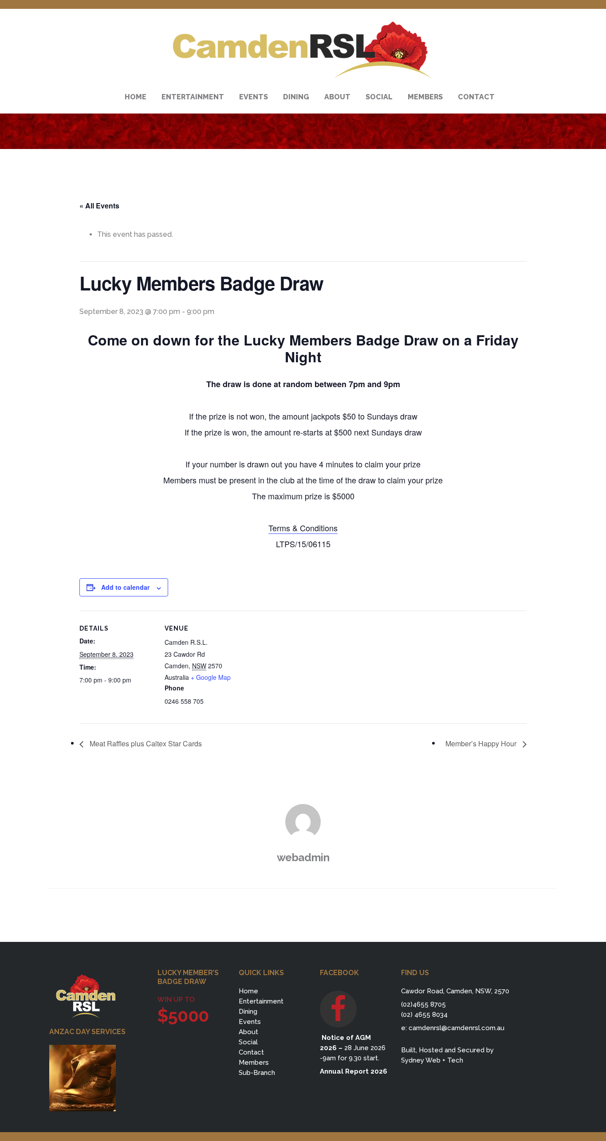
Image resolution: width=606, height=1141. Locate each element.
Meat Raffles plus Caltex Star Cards (145, 743)
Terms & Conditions (303, 527)
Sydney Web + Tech (432, 1060)
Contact (251, 1052)
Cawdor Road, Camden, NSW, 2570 (455, 991)
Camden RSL (302, 50)
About (248, 1032)
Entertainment (261, 1001)
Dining (248, 1012)
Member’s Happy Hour (481, 743)
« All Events (99, 205)
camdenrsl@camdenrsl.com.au (456, 1028)
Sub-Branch (257, 1073)
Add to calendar (125, 587)
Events (250, 1022)
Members (254, 1063)
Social (248, 1042)
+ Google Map (211, 677)
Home (248, 991)
